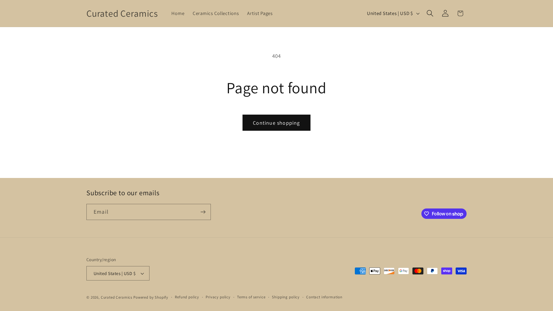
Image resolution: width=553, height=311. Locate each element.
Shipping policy (286, 297)
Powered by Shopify (150, 297)
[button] (430, 13)
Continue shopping (276, 123)
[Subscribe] (203, 212)
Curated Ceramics (116, 297)
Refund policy (187, 297)
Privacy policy (218, 297)
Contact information (324, 297)
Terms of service (251, 297)
